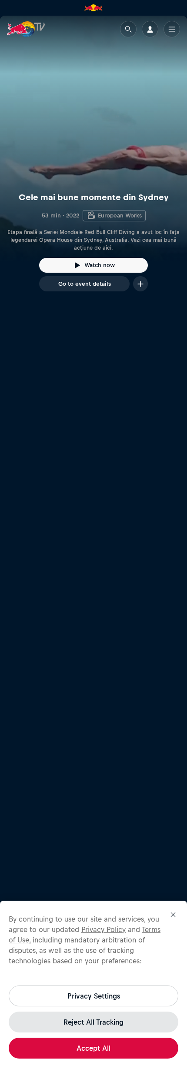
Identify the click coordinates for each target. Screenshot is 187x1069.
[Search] (128, 29)
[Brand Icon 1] (93, 8)
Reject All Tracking (93, 1022)
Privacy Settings (93, 996)
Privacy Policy (103, 929)
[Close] (173, 914)
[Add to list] (140, 283)
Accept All (93, 1048)
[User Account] (150, 29)
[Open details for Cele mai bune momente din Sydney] (93, 161)
